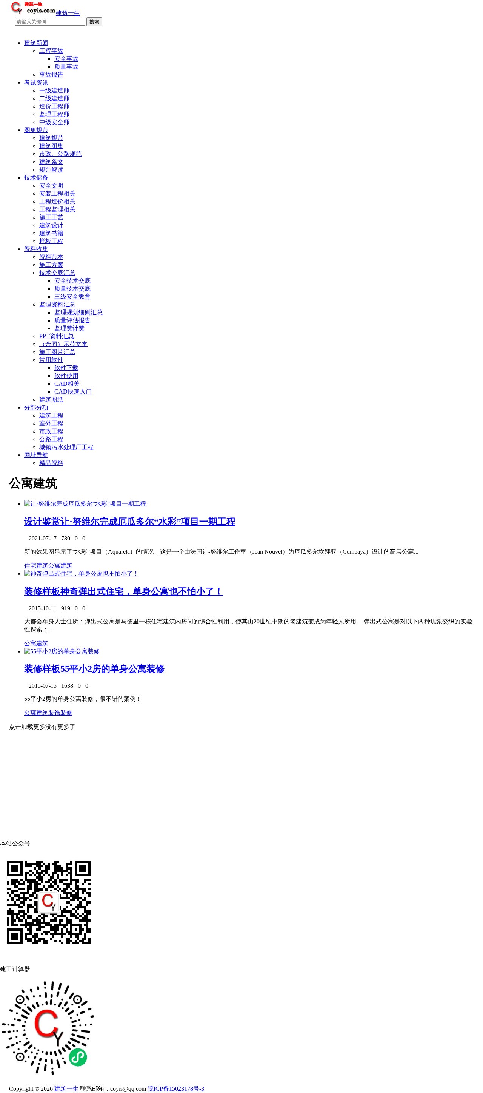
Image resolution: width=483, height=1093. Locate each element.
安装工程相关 (57, 193)
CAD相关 (67, 383)
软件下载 (66, 368)
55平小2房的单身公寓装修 (112, 669)
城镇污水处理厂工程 (66, 447)
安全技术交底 (72, 280)
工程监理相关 (57, 209)
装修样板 (42, 591)
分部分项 (36, 407)
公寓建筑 (60, 565)
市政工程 (51, 431)
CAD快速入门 (73, 391)
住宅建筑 (36, 565)
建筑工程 (51, 415)
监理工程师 (54, 114)
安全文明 (51, 185)
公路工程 (51, 439)
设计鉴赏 (42, 521)
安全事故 (66, 58)
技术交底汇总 (57, 272)
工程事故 (51, 51)
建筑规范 (51, 138)
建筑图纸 (51, 399)
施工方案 (51, 265)
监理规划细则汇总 (78, 312)
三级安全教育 (72, 296)
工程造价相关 (57, 201)
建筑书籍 (51, 233)
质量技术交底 (72, 288)
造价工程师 (54, 106)
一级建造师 (54, 90)
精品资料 (51, 463)
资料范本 (51, 257)
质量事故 (66, 66)
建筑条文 (51, 162)
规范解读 (51, 169)
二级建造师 (54, 98)
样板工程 (51, 241)
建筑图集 (51, 146)
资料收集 (36, 249)
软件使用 (66, 376)
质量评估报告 (72, 320)
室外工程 (51, 423)
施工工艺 (51, 217)
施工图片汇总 (57, 352)
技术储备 (36, 177)
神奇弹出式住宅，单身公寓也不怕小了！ (141, 591)
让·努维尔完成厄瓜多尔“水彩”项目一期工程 (147, 521)
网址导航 (36, 455)
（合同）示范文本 (63, 344)
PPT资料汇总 (56, 336)
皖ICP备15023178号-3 (176, 1088)
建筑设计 (51, 225)
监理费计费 (69, 328)
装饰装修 (60, 713)
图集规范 (36, 130)
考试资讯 (36, 82)
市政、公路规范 (60, 154)
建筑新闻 (36, 43)
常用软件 (51, 360)
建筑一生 (66, 1088)
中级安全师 (54, 122)
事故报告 (51, 74)
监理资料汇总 (57, 304)
